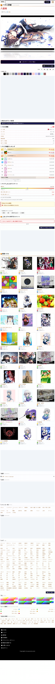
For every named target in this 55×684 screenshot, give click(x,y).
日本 (20, 557)
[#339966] (21, 602)
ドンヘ (13, 619)
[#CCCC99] (29, 597)
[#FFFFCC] (2, 597)
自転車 (2, 588)
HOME (4, 630)
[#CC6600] (32, 598)
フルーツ (44, 543)
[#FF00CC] (7, 600)
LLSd (9, 159)
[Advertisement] (27, 86)
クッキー (38, 543)
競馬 (20, 566)
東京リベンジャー (6, 622)
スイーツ (3, 543)
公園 (49, 554)
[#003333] (39, 603)
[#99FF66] (41, 597)
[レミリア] (27, 357)
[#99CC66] (49, 597)
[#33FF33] (24, 601)
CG (7, 510)
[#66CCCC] (10, 601)
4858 (9, 168)
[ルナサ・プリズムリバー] (27, 338)
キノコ (2, 582)
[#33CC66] (31, 601)
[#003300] (41, 603)
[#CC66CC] (27, 598)
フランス (33, 559)
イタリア (44, 559)
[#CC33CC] (35, 598)
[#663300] (5, 603)
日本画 (14, 586)
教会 (32, 554)
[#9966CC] (45, 598)
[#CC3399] (19, 600)
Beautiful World (23, 289)
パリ (37, 559)
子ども (43, 582)
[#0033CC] (53, 602)
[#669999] (2, 602)
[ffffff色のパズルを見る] (2, 74)
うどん (14, 550)
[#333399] (19, 603)
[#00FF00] (43, 601)
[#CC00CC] (25, 600)
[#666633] (13, 602)
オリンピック (38, 569)
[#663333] (3, 603)
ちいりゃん (10, 174)
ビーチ (32, 555)
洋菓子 (32, 543)
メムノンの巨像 (22, 384)
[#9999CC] (37, 598)
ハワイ (2, 563)
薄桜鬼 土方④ (40, 403)
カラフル (3, 590)
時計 (25, 584)
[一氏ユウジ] (45, 376)
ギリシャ (33, 561)
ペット (37, 510)
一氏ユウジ (39, 384)
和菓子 (26, 543)
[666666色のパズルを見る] (7, 74)
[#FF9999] (2, 598)
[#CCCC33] (32, 597)
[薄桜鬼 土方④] (45, 395)
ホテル (2, 557)
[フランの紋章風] (9, 433)
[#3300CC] (25, 603)
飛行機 (26, 588)
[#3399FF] (35, 601)
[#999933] (41, 598)
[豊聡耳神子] (45, 282)
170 (29, 622)
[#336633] (31, 602)
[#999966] (39, 598)
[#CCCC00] (33, 597)
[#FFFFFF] (1, 597)
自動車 (32, 586)
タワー (14, 555)
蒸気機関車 (9, 588)
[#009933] (41, 602)
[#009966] (39, 602)
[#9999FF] (53, 597)
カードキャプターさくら (6, 327)
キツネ (8, 568)
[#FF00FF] (6, 600)
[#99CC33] (50, 597)
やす (38, 619)
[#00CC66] (49, 601)
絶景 (20, 572)
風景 (14, 572)
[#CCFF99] (21, 597)
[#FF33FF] (15, 598)
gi (46, 622)
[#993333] (39, 600)
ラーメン (20, 545)
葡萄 (8, 582)
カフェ (26, 552)
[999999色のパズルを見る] (13, 74)
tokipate (9, 165)
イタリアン (3, 550)
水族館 (26, 568)
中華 (43, 548)
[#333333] (21, 603)
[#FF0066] (10, 600)
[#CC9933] (23, 598)
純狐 (20, 327)
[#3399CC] (19, 602)
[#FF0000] (13, 600)
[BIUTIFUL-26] (9, 338)
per (9, 619)
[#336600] (32, 602)
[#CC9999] (20, 598)
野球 (49, 568)
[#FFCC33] (14, 597)
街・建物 (38, 507)
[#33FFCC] (20, 601)
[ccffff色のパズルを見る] (42, 74)
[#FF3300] (5, 600)
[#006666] (47, 602)
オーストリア (27, 561)
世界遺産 (50, 552)
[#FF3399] (1, 600)
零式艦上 (24, 623)
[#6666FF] (7, 602)
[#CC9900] (24, 598)
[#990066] (46, 600)
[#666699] (10, 602)
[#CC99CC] (19, 598)
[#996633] (49, 598)
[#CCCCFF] (27, 597)
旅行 (32, 552)
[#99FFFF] (37, 597)
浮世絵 (20, 586)
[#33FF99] (21, 601)
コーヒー (9, 552)
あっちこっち (29, 620)
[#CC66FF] (25, 598)
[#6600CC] (7, 603)
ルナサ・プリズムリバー (24, 346)
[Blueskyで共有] (50, 69)
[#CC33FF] (33, 598)
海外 (32, 563)
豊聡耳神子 (39, 289)
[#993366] (38, 600)
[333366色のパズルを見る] (30, 74)
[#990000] (49, 600)
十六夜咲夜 (21, 271)
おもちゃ (50, 582)
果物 (49, 543)
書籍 (14, 510)
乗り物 (20, 510)
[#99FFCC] (38, 597)
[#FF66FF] (7, 598)
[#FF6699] (10, 598)
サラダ (49, 550)
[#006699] (46, 602)
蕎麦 (20, 550)
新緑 (43, 579)
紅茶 (14, 552)
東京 (37, 557)
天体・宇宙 (44, 507)
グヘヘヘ (3, 365)
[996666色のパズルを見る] (45, 74)
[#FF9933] (5, 598)
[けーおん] (9, 263)
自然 (25, 572)
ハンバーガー (9, 545)
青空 (49, 573)
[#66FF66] (5, 601)
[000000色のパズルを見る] (4, 74)
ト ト (23, 619)
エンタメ (9, 512)
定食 (2, 548)
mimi (9, 171)
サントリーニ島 (21, 620)
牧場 (32, 568)
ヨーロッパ (27, 559)
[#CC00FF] (24, 600)
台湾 (20, 563)
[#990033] (47, 600)
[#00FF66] (41, 601)
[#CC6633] (31, 598)
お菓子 (20, 543)
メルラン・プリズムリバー (7, 422)
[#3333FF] (33, 602)
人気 (52, 127)
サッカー (44, 568)
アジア (8, 563)
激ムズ (8, 590)
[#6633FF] (15, 602)
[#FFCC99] (11, 597)
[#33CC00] (33, 601)
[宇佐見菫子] (45, 357)
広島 (2, 559)
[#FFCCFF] (9, 597)
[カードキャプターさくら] (9, 320)
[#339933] (23, 602)
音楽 (2, 512)
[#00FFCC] (38, 601)
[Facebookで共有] (44, 69)
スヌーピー (16, 622)
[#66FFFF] (1, 601)
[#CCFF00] (25, 597)
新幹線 (49, 586)
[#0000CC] (43, 603)
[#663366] (2, 603)
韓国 (25, 563)
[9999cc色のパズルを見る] (39, 74)
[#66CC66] (13, 601)
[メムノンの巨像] (27, 376)
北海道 (26, 557)
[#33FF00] (25, 601)
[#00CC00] (51, 601)
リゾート (15, 557)
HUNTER (4, 620)
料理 (37, 550)
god (29, 619)
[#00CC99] (47, 601)
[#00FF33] (42, 601)
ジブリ (35, 620)
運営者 (4, 635)
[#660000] (13, 603)
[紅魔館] (45, 263)
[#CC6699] (28, 598)
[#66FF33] (6, 601)
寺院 (25, 554)
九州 (14, 559)
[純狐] (27, 320)
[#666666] (11, 602)
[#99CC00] (51, 597)
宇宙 (14, 577)
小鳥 (2, 566)
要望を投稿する (6, 643)
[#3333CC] (35, 602)
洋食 (49, 548)
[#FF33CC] (17, 598)
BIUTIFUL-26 (4, 346)
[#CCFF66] (23, 597)
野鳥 (8, 566)
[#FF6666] (11, 598)
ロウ (49, 622)
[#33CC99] (29, 601)
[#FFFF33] (6, 597)
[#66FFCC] (2, 601)
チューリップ (21, 580)
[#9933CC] (53, 598)
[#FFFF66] (5, 597)
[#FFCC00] (15, 597)
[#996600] (50, 598)
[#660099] (9, 603)
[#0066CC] (45, 602)
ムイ (29, 623)
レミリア (21, 365)
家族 (37, 582)
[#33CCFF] (27, 601)
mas (45, 620)
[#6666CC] (9, 602)
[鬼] (9, 301)
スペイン (50, 559)
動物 (25, 510)
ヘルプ (4, 632)
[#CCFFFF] (19, 597)
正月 (53, 620)
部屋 (20, 584)
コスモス (33, 579)
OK (41, 619)
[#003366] (38, 603)
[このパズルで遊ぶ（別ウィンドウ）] (27, 37)
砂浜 (43, 555)
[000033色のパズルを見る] (24, 74)
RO (17, 619)
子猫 (8, 620)
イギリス (3, 561)
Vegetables (40, 308)
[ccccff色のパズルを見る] (36, 74)
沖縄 (20, 559)
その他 (14, 512)
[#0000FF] (42, 603)
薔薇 (2, 579)
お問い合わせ (6, 645)
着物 (8, 584)
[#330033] (29, 603)
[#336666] (29, 602)
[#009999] (38, 602)
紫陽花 (14, 579)
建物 (2, 554)
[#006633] (49, 602)
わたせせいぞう (23, 622)
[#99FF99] (39, 597)
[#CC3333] (21, 600)
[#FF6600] (14, 598)
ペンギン (44, 566)
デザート (9, 543)
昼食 (37, 545)
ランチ (32, 545)
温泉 (37, 554)
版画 (2, 586)
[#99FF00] (43, 597)
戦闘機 (20, 588)
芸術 (49, 507)
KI (1, 619)
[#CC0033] (29, 600)
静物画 (49, 584)
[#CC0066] (28, 600)
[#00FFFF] (37, 601)
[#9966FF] (43, 598)
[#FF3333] (3, 600)
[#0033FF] (51, 602)
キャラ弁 (21, 548)
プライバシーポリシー (8, 640)
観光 (37, 552)
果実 (49, 579)
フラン (48, 620)
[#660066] (10, 603)
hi (31, 623)
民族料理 (38, 548)
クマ (37, 566)
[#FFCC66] (13, 597)
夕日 (49, 575)
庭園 (25, 573)
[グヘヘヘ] (9, 357)
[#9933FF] (51, 598)
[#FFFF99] (3, 597)
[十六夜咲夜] (27, 263)
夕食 (2, 552)
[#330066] (28, 603)
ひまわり (26, 579)
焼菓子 (43, 550)
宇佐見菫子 (39, 365)
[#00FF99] (39, 601)
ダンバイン (21, 422)
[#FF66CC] (9, 598)
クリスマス (21, 565)
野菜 (2, 545)
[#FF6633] (13, 598)
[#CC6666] (29, 598)
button (2, 289)
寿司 (32, 548)
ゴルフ (2, 572)
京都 (43, 557)
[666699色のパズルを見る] (16, 74)
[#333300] (23, 603)
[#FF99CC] (1, 598)
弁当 (14, 548)
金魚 (14, 568)
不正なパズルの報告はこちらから (11, 205)
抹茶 (20, 552)
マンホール (9, 555)
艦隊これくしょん (17, 623)
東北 (32, 557)
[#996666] (47, 598)
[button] (9, 282)
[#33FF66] (23, 601)
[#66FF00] (7, 601)
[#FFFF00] (7, 597)
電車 (37, 586)
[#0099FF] (53, 601)
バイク (37, 588)
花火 (32, 577)
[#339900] (24, 602)
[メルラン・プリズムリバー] (9, 414)
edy (41, 620)
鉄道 (43, 586)
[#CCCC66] (31, 597)
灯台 (6, 619)
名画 (43, 584)
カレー (26, 545)
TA (47, 619)
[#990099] (45, 600)
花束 (14, 582)
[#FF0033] (11, 600)
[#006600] (50, 602)
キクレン (10, 162)
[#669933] (5, 602)
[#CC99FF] (35, 597)
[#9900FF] (42, 600)
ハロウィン (15, 565)
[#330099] (27, 603)
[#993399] (37, 600)
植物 (32, 510)
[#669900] (6, 602)
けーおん (3, 271)
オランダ (21, 561)
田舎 (32, 573)
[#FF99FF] (17, 597)
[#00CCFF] (45, 601)
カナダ (49, 561)
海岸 (37, 555)
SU (13, 620)
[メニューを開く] (53, 2)
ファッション (15, 508)
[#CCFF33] (24, 597)
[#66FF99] (3, 601)
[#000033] (47, 603)
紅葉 (25, 577)
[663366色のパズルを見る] (22, 74)
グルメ (2, 507)
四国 (8, 559)
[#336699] (28, 602)
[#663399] (1, 603)
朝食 (43, 545)
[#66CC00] (15, 601)
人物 (43, 510)
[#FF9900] (6, 598)
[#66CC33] (14, 601)
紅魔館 (38, 271)
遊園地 (43, 554)
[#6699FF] (17, 601)
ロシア (37, 561)
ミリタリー (50, 588)
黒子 (32, 619)
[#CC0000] (31, 600)
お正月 (8, 565)
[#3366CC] (27, 602)
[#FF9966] (3, 598)
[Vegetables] (45, 301)
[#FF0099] (9, 600)
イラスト (3, 510)
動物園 (20, 568)
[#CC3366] (20, 600)
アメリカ (44, 561)
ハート (2, 584)
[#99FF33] (42, 597)
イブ (51, 619)
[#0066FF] (43, 602)
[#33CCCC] (28, 601)
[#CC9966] (21, 598)
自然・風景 (33, 507)
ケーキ (14, 543)
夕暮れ (43, 575)
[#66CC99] (11, 601)
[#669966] (3, 602)
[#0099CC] (37, 602)
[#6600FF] (6, 603)
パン (14, 545)
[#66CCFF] (9, 601)
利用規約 (4, 637)
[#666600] (14, 602)
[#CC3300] (23, 600)
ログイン (5, 648)
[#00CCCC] (46, 601)
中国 (14, 563)
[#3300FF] (24, 603)
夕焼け (37, 575)
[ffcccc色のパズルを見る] (33, 74)
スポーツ (21, 507)
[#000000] (49, 603)
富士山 (43, 572)
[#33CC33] (32, 601)
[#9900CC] (43, 600)
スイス (14, 561)
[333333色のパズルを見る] (27, 74)
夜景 (32, 575)
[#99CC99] (47, 597)
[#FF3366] (2, 600)
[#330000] (31, 603)
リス (2, 568)
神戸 (49, 557)
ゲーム (49, 510)
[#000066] (46, 603)
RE (32, 622)
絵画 (37, 584)
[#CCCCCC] (28, 597)
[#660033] (11, 603)
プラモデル (44, 588)
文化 (25, 582)
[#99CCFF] (45, 597)
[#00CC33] (50, 601)
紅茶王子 (42, 622)
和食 (25, 548)
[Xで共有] (42, 69)
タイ (38, 622)
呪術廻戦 (36, 623)
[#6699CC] (1, 602)
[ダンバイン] (27, 414)
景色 (43, 552)
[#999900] (42, 598)
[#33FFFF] (19, 601)
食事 (49, 545)
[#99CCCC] (46, 597)
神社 (20, 554)
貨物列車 (15, 588)
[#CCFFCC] (20, 597)
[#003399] (37, 603)
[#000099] (45, 603)
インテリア (9, 507)
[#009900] (42, 602)
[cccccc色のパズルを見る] (10, 74)
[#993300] (41, 600)
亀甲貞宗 (10, 623)
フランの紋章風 (4, 441)
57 (38, 620)
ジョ (45, 619)
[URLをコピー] (53, 69)
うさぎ (26, 566)
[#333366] (20, 603)
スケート (9, 572)
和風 (32, 582)
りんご (20, 582)
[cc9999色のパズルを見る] (19, 74)
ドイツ (8, 561)
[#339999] (20, 602)
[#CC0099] (27, 600)
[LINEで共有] (47, 69)
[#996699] (46, 598)
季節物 (26, 507)
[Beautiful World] (27, 282)
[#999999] (38, 598)
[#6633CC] (17, 602)
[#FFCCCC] (10, 597)
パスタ (8, 550)
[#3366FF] (25, 602)
